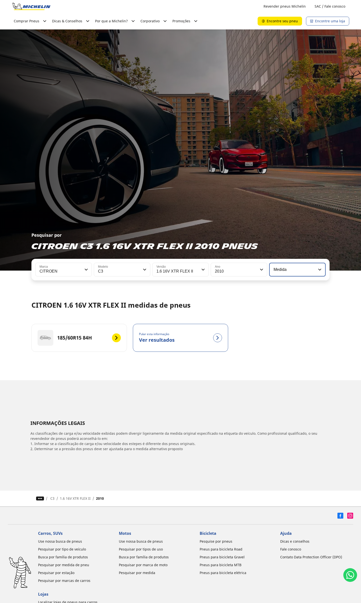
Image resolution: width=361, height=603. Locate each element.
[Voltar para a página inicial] (31, 6)
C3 (52, 498)
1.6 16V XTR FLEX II (75, 498)
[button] (86, 269)
